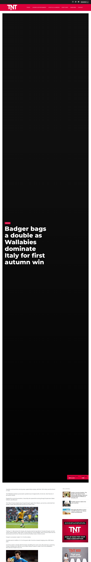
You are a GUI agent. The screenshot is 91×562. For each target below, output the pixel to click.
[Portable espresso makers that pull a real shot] (66, 504)
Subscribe (73, 7)
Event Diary (65, 7)
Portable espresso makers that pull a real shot (78, 502)
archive (7, 223)
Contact (80, 7)
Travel (28, 7)
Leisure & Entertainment (39, 7)
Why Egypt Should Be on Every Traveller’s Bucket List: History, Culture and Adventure (78, 511)
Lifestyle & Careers (54, 7)
